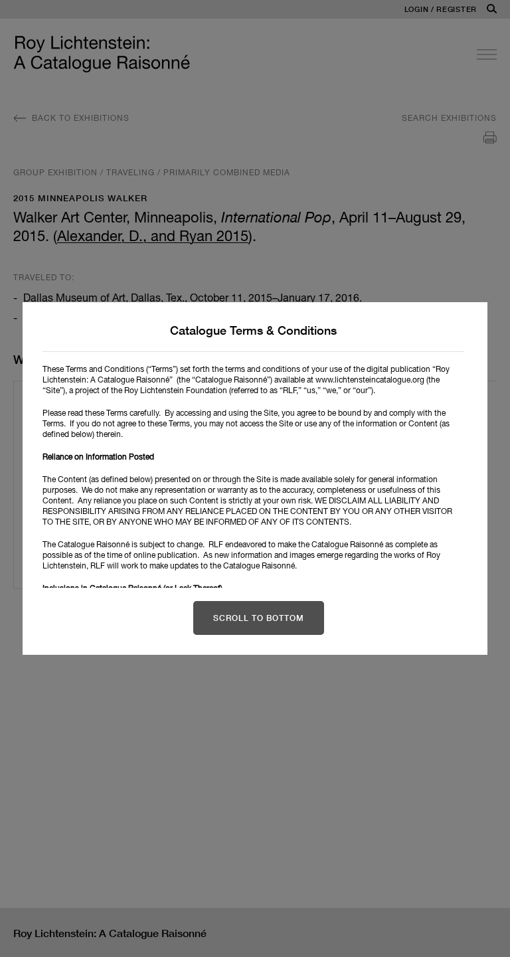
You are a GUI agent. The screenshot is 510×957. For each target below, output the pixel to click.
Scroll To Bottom (258, 618)
